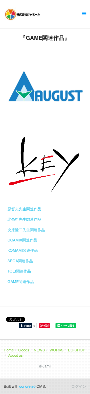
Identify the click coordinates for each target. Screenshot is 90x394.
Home (9, 349)
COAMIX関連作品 (22, 239)
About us (15, 355)
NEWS (39, 349)
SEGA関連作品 (20, 260)
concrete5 (27, 386)
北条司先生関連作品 (24, 219)
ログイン (78, 386)
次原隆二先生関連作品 (26, 229)
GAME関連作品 (21, 281)
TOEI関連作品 (19, 271)
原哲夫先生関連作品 (24, 208)
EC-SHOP (76, 349)
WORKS (57, 349)
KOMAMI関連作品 (23, 250)
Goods (23, 349)
